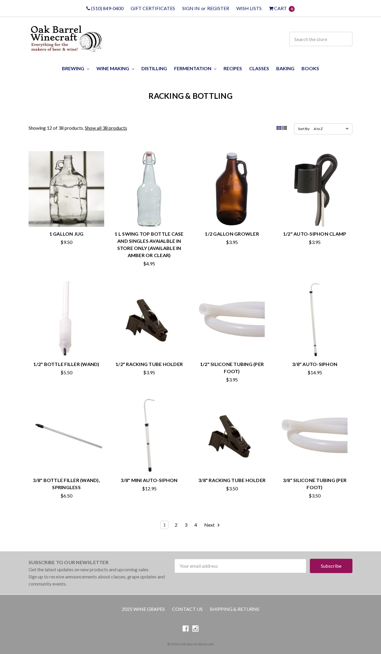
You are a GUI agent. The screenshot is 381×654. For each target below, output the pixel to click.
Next (210, 525)
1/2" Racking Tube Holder (149, 364)
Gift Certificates (153, 8)
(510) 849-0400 (107, 8)
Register (218, 8)
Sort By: (304, 128)
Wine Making (113, 68)
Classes (259, 68)
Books (310, 68)
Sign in (191, 8)
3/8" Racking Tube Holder (232, 480)
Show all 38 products (106, 128)
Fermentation (193, 68)
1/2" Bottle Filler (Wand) (66, 364)
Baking (285, 68)
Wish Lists (249, 8)
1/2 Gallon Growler (232, 234)
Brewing (73, 68)
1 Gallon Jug (66, 234)
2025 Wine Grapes (143, 609)
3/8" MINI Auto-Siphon (149, 480)
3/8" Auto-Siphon (314, 364)
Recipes (233, 68)
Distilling (154, 68)
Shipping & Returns (234, 609)
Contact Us (187, 609)
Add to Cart (315, 215)
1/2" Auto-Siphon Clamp (314, 234)
